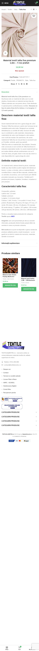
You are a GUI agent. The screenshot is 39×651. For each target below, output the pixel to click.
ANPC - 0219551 (8, 382)
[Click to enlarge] (5, 53)
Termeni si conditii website (11, 376)
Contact (5, 372)
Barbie (27, 282)
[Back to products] (33, 9)
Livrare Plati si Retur (10, 379)
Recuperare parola (9, 392)
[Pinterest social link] (21, 84)
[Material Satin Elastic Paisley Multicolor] (10, 265)
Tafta (15, 9)
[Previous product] (31, 9)
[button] (10, 285)
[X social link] (19, 84)
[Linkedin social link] (24, 84)
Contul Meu (7, 389)
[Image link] (13, 345)
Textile (10, 9)
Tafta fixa (22, 9)
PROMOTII (20, 80)
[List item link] (19, 362)
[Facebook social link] (16, 84)
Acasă (4, 9)
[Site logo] (19, 3)
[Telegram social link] (26, 84)
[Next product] (36, 9)
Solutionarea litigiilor (10, 386)
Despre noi (7, 369)
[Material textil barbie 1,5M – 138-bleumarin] (28, 267)
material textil (18, 160)
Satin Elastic (10, 279)
